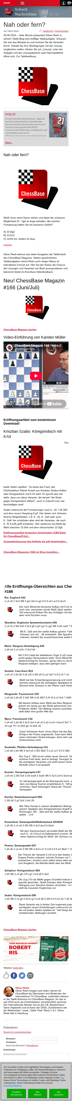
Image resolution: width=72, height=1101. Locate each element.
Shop (6, 3)
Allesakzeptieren (58, 1093)
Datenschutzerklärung (13, 1085)
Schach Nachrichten (26, 11)
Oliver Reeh (22, 987)
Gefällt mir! (48, 31)
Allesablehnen (37, 1093)
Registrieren (32, 1045)
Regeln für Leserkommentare (17, 1032)
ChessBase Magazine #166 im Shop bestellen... (31, 552)
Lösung (7, 244)
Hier (62, 1077)
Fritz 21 (10, 114)
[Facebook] (14, 975)
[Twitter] (22, 975)
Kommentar (9, 1050)
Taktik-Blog (18, 968)
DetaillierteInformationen (16, 1093)
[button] (22, 3)
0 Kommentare (62, 31)
